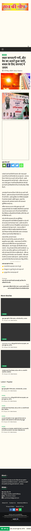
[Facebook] (8, 165)
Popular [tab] (9, 382)
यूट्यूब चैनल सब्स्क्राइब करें (11, 272)
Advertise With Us (22, 503)
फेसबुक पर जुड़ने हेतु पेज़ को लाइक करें (14, 269)
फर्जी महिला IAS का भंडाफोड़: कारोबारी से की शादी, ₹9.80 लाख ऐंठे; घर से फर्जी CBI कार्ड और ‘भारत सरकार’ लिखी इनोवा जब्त (15, 429)
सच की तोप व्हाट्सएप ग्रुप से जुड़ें (12, 266)
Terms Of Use (20, 506)
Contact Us (12, 503)
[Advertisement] (15, 28)
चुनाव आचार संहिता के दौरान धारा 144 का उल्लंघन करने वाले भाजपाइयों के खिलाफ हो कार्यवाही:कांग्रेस (16, 286)
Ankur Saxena (17, 71)
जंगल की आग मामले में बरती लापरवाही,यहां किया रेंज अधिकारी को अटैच (14, 280)
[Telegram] (13, 165)
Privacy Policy (10, 506)
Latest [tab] (3, 382)
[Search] (28, 46)
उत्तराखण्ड (4, 54)
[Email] (4, 165)
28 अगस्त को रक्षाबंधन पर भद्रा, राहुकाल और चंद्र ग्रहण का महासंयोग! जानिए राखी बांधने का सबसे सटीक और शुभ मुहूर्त (14, 419)
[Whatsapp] (21, 165)
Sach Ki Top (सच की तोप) (17, 514)
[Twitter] (17, 165)
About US (5, 503)
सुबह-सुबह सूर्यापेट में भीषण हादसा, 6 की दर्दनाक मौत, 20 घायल (14, 318)
